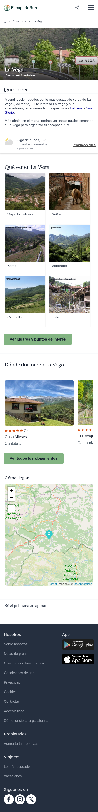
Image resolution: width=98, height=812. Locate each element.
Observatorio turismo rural (24, 663)
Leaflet (53, 584)
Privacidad (12, 682)
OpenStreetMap (83, 584)
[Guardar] (93, 33)
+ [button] (11, 490)
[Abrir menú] (90, 7)
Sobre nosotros (16, 644)
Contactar (11, 701)
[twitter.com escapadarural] (31, 803)
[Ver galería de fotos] (93, 75)
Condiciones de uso (19, 673)
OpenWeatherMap (26, 148)
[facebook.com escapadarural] (9, 803)
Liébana (76, 108)
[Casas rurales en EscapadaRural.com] (21, 8)
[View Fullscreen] (11, 508)
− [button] (11, 498)
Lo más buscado (17, 766)
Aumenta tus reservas (21, 743)
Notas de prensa (16, 654)
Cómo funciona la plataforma (26, 720)
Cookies (10, 692)
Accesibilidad (14, 711)
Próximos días (84, 145)
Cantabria (19, 21)
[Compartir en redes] (77, 7)
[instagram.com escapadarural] (20, 803)
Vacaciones (13, 776)
